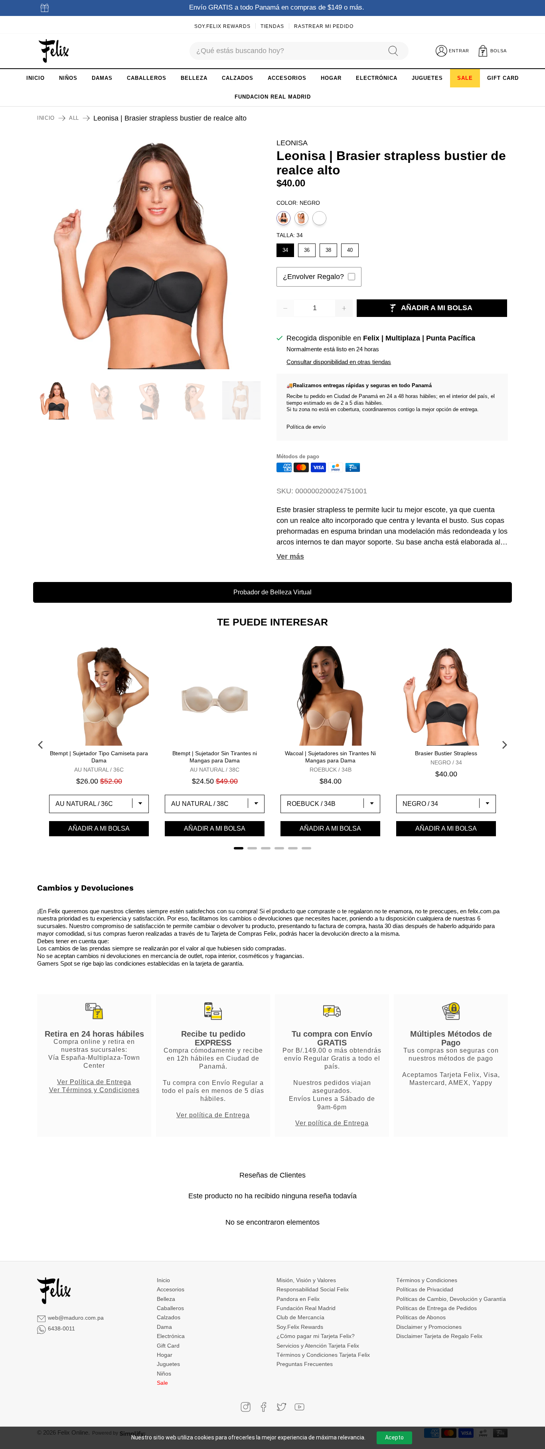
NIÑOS (68, 78)
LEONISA (292, 143)
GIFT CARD (503, 78)
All (74, 118)
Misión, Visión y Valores (306, 1280)
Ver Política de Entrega (94, 1081)
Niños (164, 1373)
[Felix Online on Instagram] (246, 1407)
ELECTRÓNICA (376, 78)
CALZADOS (237, 78)
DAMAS (102, 78)
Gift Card (168, 1345)
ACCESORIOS (287, 78)
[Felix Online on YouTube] (299, 1407)
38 (328, 248)
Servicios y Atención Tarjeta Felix (317, 1345)
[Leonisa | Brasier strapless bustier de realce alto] (153, 253)
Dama (164, 1327)
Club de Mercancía (300, 1317)
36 (307, 248)
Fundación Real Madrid (306, 1308)
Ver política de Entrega (213, 1114)
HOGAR (331, 78)
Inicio (46, 118)
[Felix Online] (54, 51)
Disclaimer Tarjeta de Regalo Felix (439, 1336)
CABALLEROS (146, 78)
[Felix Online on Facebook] (264, 1407)
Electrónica (171, 1336)
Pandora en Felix (298, 1299)
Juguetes (168, 1364)
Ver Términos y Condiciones (94, 1089)
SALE (465, 78)
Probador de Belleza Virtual (272, 592)
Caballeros (170, 1308)
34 (285, 248)
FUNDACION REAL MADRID (273, 97)
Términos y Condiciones (426, 1280)
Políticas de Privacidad (424, 1289)
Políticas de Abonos (421, 1317)
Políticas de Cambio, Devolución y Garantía (451, 1299)
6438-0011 (61, 1328)
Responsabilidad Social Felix (312, 1289)
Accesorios (170, 1289)
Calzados (168, 1317)
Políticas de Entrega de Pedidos (436, 1308)
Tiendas (272, 26)
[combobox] (285, 51)
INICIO (35, 78)
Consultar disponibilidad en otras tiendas (338, 361)
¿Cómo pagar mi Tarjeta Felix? (315, 1336)
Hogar (164, 1355)
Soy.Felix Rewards (222, 26)
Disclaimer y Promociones (429, 1327)
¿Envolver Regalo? (313, 277)
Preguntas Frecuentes (304, 1364)
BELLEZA (194, 78)
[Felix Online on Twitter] (281, 1407)
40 (350, 248)
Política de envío (306, 427)
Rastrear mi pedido (323, 26)
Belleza (166, 1299)
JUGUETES (427, 78)
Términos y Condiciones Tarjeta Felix (323, 1355)
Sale (162, 1383)
